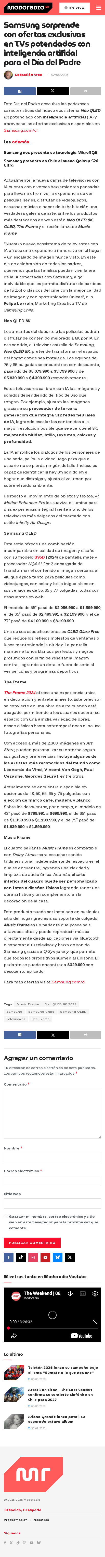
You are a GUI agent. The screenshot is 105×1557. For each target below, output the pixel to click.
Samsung (14, 1011)
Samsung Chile (41, 1011)
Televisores (15, 1019)
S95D (39, 557)
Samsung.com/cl (20, 130)
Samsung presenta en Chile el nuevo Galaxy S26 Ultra (51, 163)
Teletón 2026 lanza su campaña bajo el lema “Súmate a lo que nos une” (63, 1370)
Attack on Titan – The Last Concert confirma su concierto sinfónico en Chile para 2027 (60, 1394)
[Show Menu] (98, 7)
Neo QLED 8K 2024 (60, 1004)
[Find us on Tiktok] (21, 1257)
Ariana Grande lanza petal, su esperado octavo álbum (56, 1419)
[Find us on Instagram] (33, 1257)
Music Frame (28, 1004)
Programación (16, 1520)
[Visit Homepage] (28, 8)
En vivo (76, 8)
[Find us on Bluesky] (57, 1257)
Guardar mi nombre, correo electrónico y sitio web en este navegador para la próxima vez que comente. (53, 1222)
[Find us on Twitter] (70, 1257)
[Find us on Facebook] (9, 1257)
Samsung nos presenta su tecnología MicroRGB (51, 153)
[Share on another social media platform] (85, 91)
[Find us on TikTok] (18, 1543)
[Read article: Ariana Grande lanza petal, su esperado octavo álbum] (14, 1421)
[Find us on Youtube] (45, 1257)
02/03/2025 (59, 75)
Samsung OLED (73, 1011)
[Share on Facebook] (20, 91)
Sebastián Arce (28, 75)
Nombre (13, 1148)
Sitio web (12, 1194)
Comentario (17, 1084)
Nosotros (41, 1520)
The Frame (40, 1019)
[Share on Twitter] (53, 91)
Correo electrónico (23, 1170)
